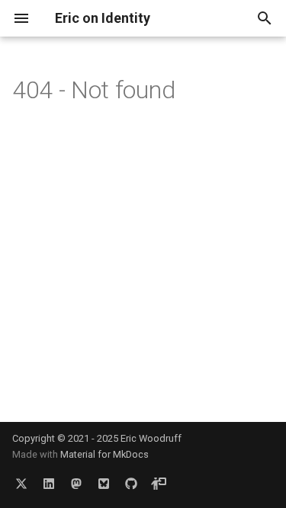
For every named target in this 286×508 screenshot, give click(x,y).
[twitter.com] (21, 483)
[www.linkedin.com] (49, 483)
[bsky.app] (104, 483)
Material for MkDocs (104, 454)
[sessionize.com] (158, 483)
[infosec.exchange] (76, 483)
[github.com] (131, 483)
